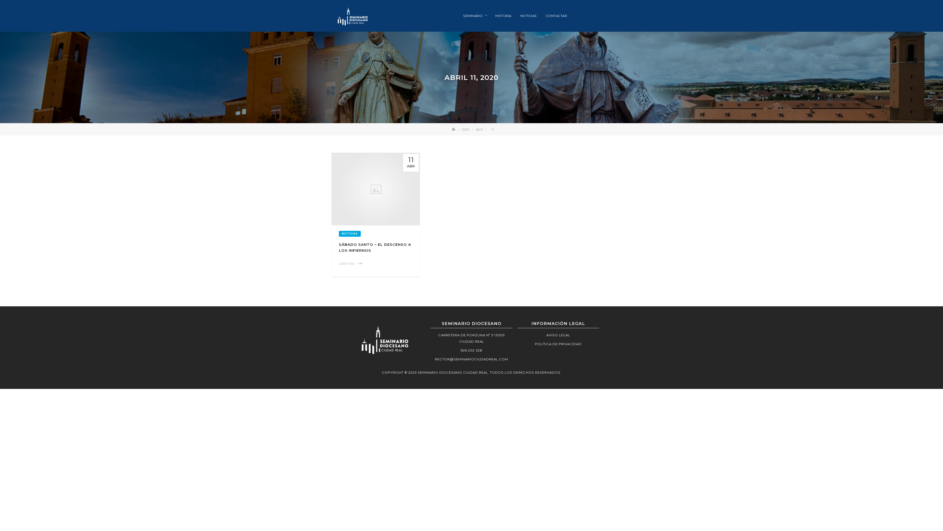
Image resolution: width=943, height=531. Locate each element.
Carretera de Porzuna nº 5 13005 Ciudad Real (471, 338)
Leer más (347, 264)
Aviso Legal (558, 335)
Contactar (556, 16)
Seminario (473, 16)
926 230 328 (471, 350)
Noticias (528, 16)
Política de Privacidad (558, 344)
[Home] (454, 129)
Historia (503, 16)
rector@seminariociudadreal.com (471, 359)
